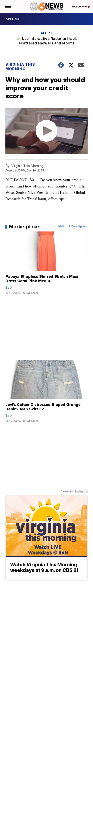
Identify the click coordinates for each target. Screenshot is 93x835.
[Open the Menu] (7, 6)
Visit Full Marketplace (73, 226)
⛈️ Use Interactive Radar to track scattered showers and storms (46, 40)
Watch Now (80, 6)
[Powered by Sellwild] (81, 491)
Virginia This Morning (20, 66)
